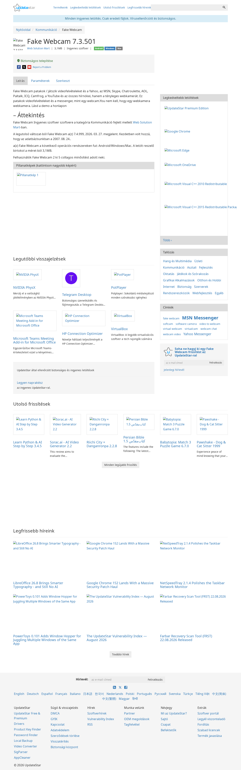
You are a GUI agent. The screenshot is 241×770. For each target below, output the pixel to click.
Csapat (166, 724)
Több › (167, 240)
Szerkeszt (63, 81)
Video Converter (25, 746)
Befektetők (168, 730)
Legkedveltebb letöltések (85, 7)
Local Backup (23, 741)
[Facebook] (19, 67)
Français (61, 694)
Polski (130, 694)
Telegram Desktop (76, 294)
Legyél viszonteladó (211, 719)
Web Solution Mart (38, 48)
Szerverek (201, 287)
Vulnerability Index (100, 719)
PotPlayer (118, 287)
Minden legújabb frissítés (120, 465)
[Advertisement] (83, 222)
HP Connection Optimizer (82, 333)
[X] (24, 67)
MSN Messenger (200, 318)
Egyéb (219, 293)
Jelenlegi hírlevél (174, 370)
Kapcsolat (58, 724)
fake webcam (171, 318)
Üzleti (198, 261)
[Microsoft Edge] (178, 150)
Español (47, 694)
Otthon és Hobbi (209, 280)
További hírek (120, 654)
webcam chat (209, 329)
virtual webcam (172, 329)
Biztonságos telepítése (36, 61)
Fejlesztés (206, 267)
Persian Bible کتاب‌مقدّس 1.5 (134, 439)
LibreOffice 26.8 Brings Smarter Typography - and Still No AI (38, 585)
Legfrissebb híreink (139, 7)
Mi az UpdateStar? (174, 713)
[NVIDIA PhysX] (27, 274)
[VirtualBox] (123, 316)
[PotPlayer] (122, 274)
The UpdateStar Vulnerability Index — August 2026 (117, 638)
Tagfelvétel (132, 724)
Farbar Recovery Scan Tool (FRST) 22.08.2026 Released (186, 638)
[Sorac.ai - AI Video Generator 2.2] (65, 424)
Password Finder (26, 735)
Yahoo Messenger (197, 334)
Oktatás (168, 274)
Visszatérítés (60, 741)
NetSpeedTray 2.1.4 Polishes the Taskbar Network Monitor (192, 585)
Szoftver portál (208, 713)
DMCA (55, 713)
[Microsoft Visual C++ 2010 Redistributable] (196, 183)
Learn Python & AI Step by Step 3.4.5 (27, 444)
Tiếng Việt (202, 694)
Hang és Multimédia (177, 261)
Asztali (191, 267)
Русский (160, 694)
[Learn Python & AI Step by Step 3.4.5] (28, 424)
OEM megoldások (136, 719)
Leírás (20, 81)
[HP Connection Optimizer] (83, 318)
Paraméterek (40, 81)
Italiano (75, 694)
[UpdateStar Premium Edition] (187, 108)
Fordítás (203, 724)
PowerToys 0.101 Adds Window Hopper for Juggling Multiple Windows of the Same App (47, 640)
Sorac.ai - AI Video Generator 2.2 (64, 444)
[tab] (20, 81)
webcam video (172, 334)
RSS (90, 724)
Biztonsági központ (64, 747)
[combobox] (185, 7)
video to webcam (209, 324)
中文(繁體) (109, 699)
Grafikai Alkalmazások (179, 280)
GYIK (54, 719)
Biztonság (184, 287)
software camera (186, 324)
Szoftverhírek (97, 713)
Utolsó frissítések (114, 7)
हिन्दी (135, 699)
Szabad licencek (209, 730)
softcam (168, 324)
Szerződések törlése (65, 736)
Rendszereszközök (176, 293)
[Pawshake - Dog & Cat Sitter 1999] (212, 424)
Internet (169, 287)
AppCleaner (22, 758)
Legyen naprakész (30, 383)
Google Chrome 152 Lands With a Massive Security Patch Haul (120, 585)
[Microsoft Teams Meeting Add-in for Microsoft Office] (34, 320)
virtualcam (191, 329)
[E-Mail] (29, 67)
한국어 (99, 694)
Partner (129, 713)
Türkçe (188, 694)
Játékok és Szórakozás (193, 274)
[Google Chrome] (178, 131)
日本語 (87, 694)
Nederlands (115, 694)
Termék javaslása (210, 736)
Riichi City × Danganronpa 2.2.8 (102, 444)
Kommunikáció (174, 267)
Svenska (175, 694)
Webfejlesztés (202, 293)
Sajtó (164, 719)
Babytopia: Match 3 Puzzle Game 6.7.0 (175, 444)
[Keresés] (224, 7)
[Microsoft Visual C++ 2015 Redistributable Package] (201, 207)
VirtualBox (119, 329)
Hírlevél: (82, 679)
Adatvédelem (60, 730)
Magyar (124, 699)
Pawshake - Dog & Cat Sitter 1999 (211, 444)
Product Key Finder (27, 729)
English (19, 694)
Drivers (19, 724)
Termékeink (60, 7)
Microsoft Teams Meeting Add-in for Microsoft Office (34, 340)
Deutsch (33, 694)
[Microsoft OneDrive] (181, 165)
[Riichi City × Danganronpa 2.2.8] (102, 424)
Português (144, 694)
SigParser (21, 752)
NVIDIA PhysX (24, 287)
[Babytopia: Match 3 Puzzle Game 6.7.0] (175, 424)
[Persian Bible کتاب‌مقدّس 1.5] (138, 422)
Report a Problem (42, 67)
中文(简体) (219, 694)
